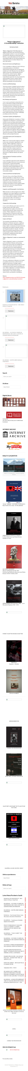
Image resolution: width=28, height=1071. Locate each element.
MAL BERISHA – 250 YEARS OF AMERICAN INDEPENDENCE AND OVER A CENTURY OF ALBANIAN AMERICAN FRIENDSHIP (13, 334)
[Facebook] (14, 1068)
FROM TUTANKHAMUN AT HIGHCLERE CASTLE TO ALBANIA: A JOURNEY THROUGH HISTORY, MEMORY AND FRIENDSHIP (13, 927)
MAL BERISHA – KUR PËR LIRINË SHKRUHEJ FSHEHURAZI (13, 910)
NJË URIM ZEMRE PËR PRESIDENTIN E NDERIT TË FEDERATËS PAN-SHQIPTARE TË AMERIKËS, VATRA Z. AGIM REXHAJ (14, 951)
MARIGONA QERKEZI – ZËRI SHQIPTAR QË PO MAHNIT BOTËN (14, 963)
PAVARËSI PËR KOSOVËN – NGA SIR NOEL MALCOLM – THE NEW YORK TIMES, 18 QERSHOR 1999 (13, 958)
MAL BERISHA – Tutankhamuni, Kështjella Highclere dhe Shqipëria (13, 921)
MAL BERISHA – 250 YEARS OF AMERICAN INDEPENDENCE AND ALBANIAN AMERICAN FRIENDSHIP (14, 940)
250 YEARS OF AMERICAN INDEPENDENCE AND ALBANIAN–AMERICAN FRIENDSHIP (14, 945)
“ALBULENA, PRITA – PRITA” (10, 967)
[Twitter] (16, 1068)
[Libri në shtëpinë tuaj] (14, 1053)
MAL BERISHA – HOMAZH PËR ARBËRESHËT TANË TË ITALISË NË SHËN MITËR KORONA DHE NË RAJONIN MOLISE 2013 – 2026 (14, 981)
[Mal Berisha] (14, 3)
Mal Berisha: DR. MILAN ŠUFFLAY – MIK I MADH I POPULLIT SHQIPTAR (13, 899)
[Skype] (12, 1068)
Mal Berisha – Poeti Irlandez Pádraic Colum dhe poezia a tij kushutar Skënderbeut (13, 915)
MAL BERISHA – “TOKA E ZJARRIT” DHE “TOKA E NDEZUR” (13, 934)
